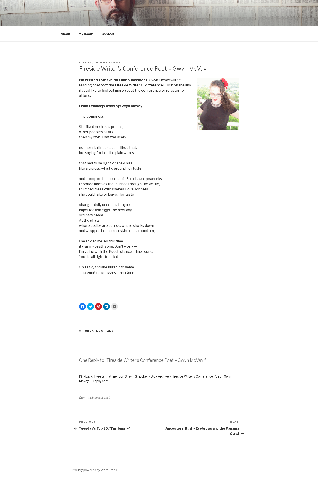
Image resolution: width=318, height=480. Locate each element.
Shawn (115, 62)
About (66, 34)
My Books (86, 34)
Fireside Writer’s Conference (139, 85)
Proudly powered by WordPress (94, 470)
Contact (108, 34)
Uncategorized (99, 330)
